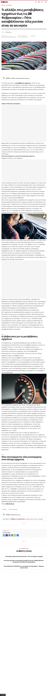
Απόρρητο (3, 694)
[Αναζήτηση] (35, 2)
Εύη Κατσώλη (8, 32)
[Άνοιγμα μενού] (45, 2)
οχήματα (4, 509)
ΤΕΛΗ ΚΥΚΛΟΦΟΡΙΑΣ (13, 509)
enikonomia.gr (9, 504)
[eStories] (41, 2)
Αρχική (3, 5)
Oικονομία (9, 5)
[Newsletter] (39, 2)
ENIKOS (4, 2)
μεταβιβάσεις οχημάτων (23, 83)
